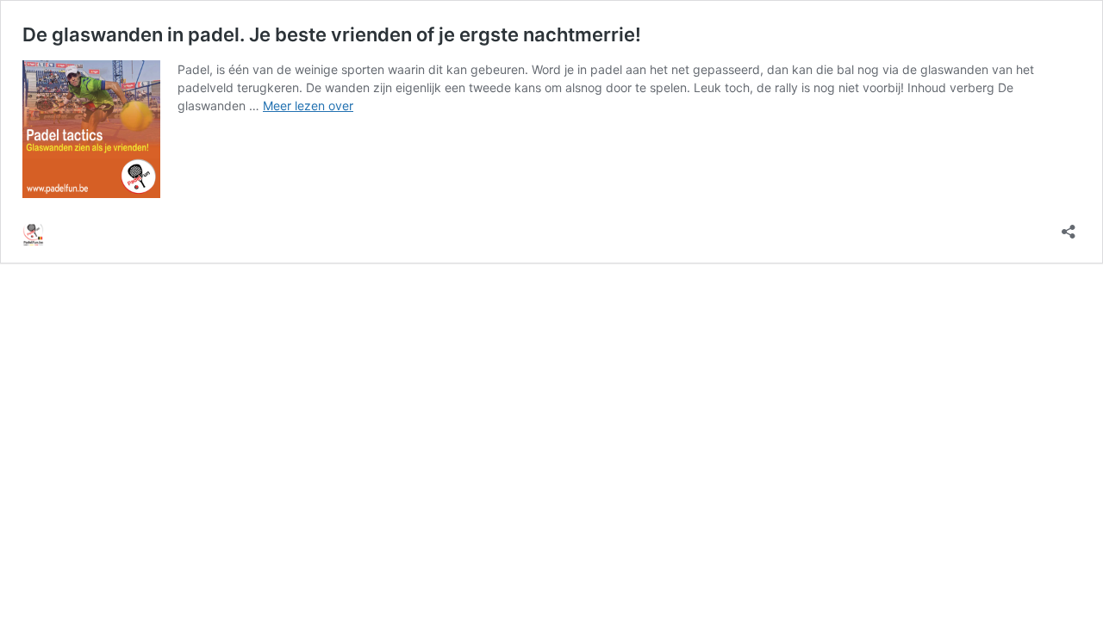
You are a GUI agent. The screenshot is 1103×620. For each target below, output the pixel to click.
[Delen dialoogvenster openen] (1068, 226)
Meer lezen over (308, 105)
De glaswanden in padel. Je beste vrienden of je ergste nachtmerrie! (331, 34)
